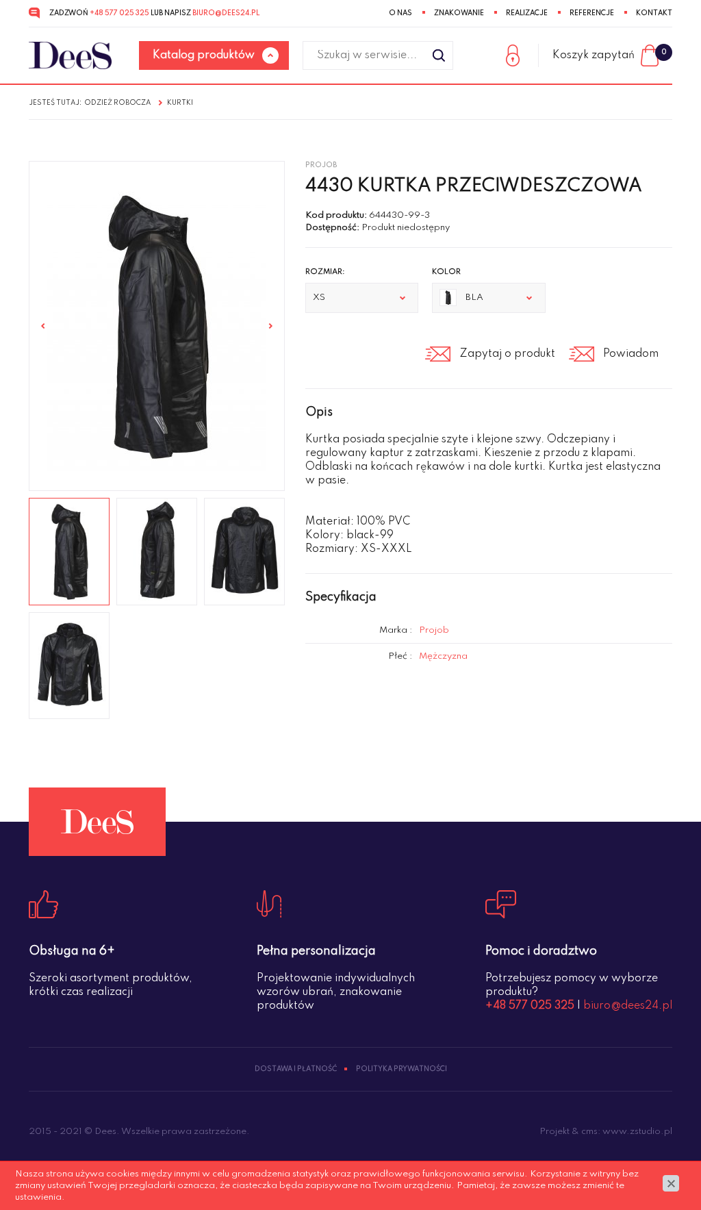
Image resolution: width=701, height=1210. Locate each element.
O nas (400, 13)
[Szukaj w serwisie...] (439, 55)
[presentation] (43, 326)
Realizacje (527, 13)
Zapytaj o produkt (507, 354)
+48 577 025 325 (119, 13)
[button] (361, 298)
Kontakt (654, 13)
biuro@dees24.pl (225, 13)
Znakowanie (459, 13)
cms (589, 1131)
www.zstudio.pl (637, 1131)
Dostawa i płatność (296, 1069)
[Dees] (70, 56)
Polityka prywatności (401, 1069)
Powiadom (631, 354)
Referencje (592, 13)
